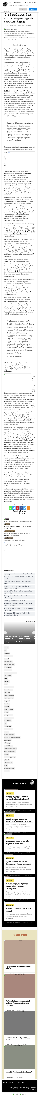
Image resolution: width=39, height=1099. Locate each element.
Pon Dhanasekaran (11, 25)
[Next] (33, 632)
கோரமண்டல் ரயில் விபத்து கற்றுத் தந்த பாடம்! (19, 1028)
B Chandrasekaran (13, 833)
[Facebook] (21, 508)
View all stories (30, 621)
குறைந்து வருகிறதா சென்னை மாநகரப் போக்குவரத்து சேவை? (17, 797)
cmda (5, 678)
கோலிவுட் (6, 754)
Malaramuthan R (13, 853)
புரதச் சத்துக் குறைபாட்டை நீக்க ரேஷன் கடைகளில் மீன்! (17, 842)
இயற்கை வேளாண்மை (9, 734)
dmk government (8, 687)
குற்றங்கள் (28, 25)
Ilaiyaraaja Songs (8, 698)
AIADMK (6, 647)
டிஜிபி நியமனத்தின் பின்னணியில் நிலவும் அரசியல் (19, 957)
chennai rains (7, 670)
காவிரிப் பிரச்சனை (8, 746)
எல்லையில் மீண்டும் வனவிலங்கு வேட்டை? (19, 1062)
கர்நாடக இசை (7, 740)
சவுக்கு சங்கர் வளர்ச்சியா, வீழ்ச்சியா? (14, 540)
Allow (33, 9)
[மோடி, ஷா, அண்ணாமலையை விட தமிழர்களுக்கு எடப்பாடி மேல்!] (7, 524)
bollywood (7, 653)
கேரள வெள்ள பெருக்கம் (9, 751)
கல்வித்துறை (7, 743)
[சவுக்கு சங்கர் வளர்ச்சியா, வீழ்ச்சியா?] (8, 538)
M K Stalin (6, 703)
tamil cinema (7, 726)
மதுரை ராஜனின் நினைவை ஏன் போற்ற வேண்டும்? (18, 521)
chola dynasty (7, 675)
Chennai (6, 659)
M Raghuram (10, 1077)
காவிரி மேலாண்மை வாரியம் (10, 748)
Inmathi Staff (11, 900)
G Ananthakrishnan (13, 810)
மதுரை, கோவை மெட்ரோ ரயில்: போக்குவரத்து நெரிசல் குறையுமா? (18, 862)
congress (6, 681)
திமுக (5, 765)
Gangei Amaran (8, 689)
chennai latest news (9, 664)
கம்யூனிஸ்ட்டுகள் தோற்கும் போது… (14, 545)
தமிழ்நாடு (6, 760)
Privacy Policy (13, 1088)
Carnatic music (8, 656)
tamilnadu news (8, 729)
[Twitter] (24, 508)
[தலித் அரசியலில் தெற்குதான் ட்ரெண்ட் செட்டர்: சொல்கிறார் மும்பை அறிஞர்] (9, 531)
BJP (5, 650)
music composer (8, 709)
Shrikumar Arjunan (13, 922)
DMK (5, 684)
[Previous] (5, 632)
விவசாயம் (6, 771)
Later (23, 9)
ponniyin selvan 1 (8, 718)
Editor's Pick (9, 793)
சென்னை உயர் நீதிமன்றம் (10, 757)
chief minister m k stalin (10, 673)
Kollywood (7, 701)
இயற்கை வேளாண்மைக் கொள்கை (12, 737)
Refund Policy (24, 1088)
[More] (28, 508)
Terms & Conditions (32, 1089)
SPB (5, 723)
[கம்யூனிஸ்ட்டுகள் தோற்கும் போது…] (8, 543)
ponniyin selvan (8, 715)
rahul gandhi (7, 720)
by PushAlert (6, 11)
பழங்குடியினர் (27, 173)
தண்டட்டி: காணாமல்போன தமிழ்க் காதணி (18, 909)
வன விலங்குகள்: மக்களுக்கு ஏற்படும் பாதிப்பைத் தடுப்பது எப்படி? (19, 820)
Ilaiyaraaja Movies (9, 695)
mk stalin (6, 706)
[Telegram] (14, 508)
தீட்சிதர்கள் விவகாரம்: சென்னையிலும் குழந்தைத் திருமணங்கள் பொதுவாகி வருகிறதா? (19, 993)
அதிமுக (6, 732)
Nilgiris (6, 712)
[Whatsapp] (10, 508)
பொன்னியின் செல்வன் (9, 768)
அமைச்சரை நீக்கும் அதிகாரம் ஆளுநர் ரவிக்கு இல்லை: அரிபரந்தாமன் (17, 886)
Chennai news (8, 667)
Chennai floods (8, 661)
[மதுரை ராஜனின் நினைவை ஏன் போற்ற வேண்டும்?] (6, 519)
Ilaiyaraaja (7, 692)
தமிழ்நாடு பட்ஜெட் (8, 762)
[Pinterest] (17, 508)
